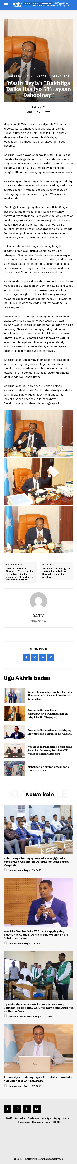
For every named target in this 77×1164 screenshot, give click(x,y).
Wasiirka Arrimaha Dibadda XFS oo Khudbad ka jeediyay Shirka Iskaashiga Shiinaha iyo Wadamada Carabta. (20, 574)
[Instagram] (17, 1109)
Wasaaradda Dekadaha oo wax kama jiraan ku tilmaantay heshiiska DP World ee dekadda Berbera (49, 750)
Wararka (14, 76)
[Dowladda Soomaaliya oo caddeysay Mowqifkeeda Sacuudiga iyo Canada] (14, 732)
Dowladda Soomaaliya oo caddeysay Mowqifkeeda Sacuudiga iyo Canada (49, 731)
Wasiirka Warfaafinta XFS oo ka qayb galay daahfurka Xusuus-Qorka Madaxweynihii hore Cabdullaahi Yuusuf (36, 934)
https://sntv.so (38, 620)
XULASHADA (60, 76)
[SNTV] (38, 600)
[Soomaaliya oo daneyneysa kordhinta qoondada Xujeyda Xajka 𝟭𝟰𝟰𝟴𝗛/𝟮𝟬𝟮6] (38, 1048)
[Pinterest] (42, 657)
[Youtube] (37, 1109)
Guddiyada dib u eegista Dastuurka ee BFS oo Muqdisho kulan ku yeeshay (56, 572)
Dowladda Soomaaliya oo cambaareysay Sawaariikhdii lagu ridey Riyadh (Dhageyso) (47, 713)
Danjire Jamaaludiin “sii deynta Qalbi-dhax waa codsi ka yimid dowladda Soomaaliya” (50, 695)
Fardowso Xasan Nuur (20, 1016)
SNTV (41, 106)
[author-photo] (6, 870)
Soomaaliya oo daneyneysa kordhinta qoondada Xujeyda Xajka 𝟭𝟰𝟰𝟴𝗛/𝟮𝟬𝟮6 (38, 1079)
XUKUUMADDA (36, 76)
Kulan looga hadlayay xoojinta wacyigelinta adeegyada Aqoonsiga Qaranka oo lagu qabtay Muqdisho (36, 862)
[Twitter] (34, 657)
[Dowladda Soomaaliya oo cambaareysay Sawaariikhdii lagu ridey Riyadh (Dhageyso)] (14, 713)
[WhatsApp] (50, 657)
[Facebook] (26, 657)
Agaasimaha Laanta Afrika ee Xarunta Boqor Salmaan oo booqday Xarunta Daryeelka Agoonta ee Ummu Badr (38, 1008)
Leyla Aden (15, 870)
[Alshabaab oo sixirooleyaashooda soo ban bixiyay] (14, 768)
